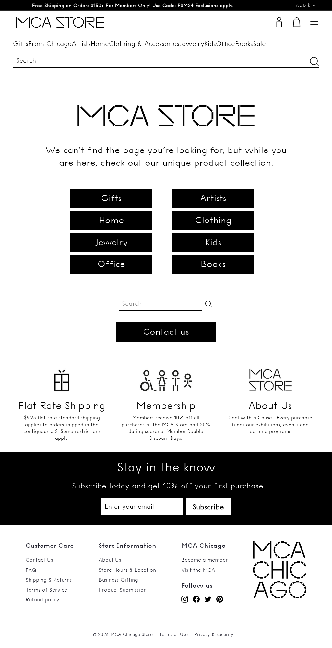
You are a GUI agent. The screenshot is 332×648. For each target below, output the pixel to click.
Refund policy (42, 599)
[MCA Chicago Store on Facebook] (196, 599)
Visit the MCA (198, 570)
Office (225, 44)
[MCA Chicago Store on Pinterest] (219, 599)
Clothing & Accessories (144, 44)
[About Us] (270, 377)
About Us (110, 560)
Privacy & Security (213, 634)
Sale (259, 44)
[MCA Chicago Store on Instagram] (184, 599)
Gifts (20, 44)
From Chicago (50, 44)
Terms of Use (173, 634)
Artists (81, 44)
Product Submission (123, 589)
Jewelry (191, 44)
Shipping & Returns (49, 579)
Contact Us (39, 560)
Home (100, 44)
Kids (210, 44)
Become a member (204, 560)
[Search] (314, 61)
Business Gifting (118, 579)
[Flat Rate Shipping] (61, 377)
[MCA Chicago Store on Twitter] (208, 599)
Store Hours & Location (127, 570)
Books (244, 44)
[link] (279, 596)
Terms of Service (46, 589)
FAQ (31, 570)
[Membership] (165, 377)
